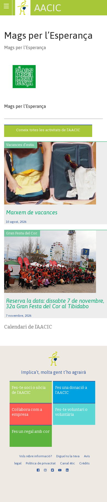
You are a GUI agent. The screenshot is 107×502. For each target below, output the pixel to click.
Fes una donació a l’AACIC (71, 390)
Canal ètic (67, 463)
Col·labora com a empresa (27, 412)
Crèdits (84, 463)
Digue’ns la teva (68, 456)
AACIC (47, 7)
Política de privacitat (41, 463)
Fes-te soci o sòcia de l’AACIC (29, 390)
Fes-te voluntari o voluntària (71, 412)
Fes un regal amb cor (31, 431)
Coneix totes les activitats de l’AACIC (48, 130)
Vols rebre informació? (35, 456)
